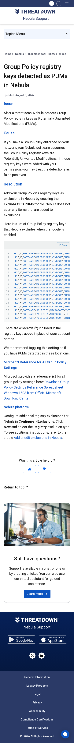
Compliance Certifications (37, 719)
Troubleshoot (36, 53)
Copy (64, 245)
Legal (37, 694)
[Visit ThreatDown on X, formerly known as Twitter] (32, 656)
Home (7, 53)
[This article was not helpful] (44, 469)
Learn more (35, 594)
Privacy (37, 702)
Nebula (19, 53)
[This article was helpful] (29, 469)
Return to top (14, 487)
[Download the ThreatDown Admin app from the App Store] (53, 640)
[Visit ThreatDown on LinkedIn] (42, 656)
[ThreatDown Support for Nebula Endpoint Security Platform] (37, 15)
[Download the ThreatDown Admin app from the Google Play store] (21, 640)
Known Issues (57, 53)
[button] (58, 3)
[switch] (51, 3)
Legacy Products (37, 685)
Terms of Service (37, 727)
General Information (37, 677)
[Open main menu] (67, 3)
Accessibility (37, 711)
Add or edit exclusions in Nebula (38, 438)
